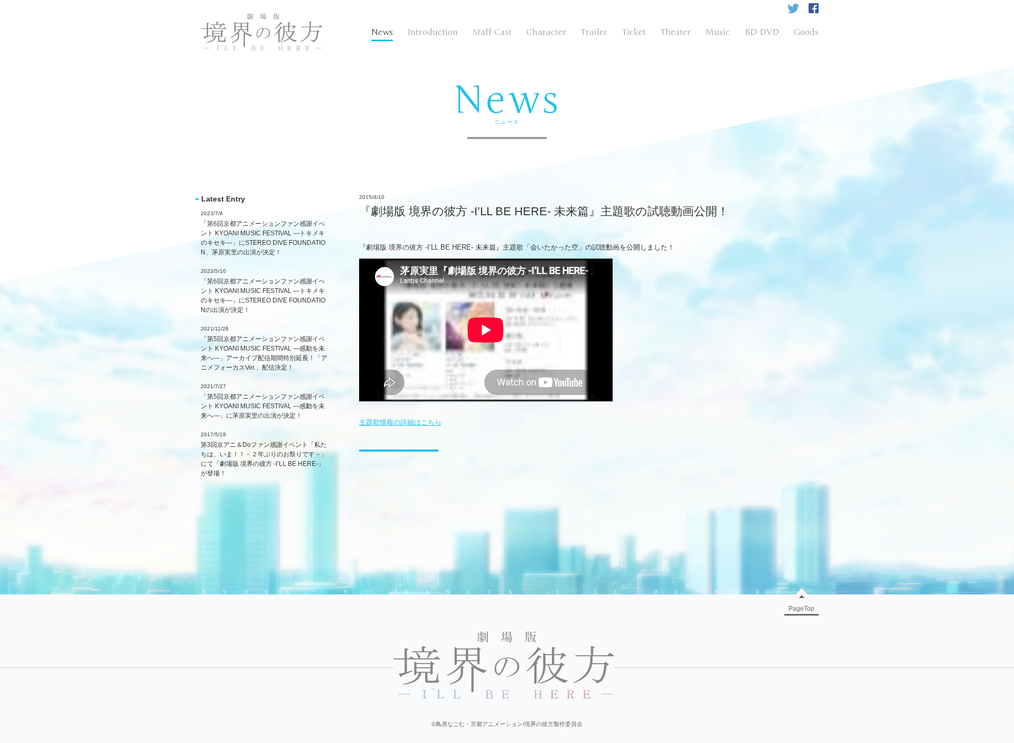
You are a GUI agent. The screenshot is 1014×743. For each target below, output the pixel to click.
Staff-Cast (492, 32)
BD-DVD (762, 32)
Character (546, 32)
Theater (676, 32)
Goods (806, 32)
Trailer (594, 32)
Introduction (433, 32)
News (382, 32)
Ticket (634, 32)
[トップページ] (261, 18)
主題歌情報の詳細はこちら (400, 422)
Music (718, 32)
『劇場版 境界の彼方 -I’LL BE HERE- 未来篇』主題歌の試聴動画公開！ (544, 211)
